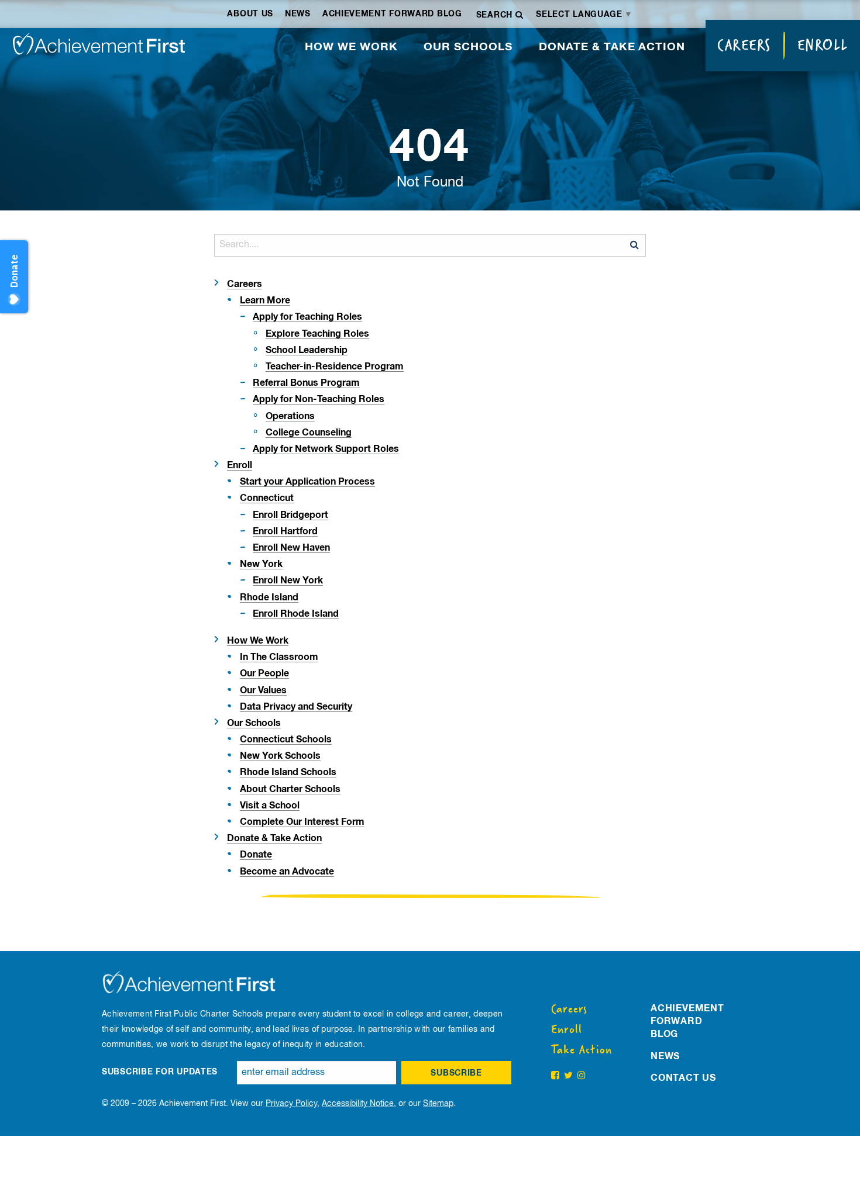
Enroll (822, 45)
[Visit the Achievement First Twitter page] (568, 1076)
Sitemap (438, 1104)
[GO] (634, 244)
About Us (250, 14)
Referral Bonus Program (306, 383)
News (298, 14)
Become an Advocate (287, 871)
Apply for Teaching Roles (307, 317)
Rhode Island (269, 597)
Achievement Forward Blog (392, 14)
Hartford (285, 531)
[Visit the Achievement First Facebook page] (555, 1076)
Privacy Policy (291, 1104)
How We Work (351, 47)
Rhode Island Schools (288, 772)
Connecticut (267, 498)
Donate (256, 854)
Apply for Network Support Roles (326, 449)
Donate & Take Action (612, 47)
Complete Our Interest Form (302, 822)
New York (261, 564)
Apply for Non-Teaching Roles (318, 399)
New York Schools (280, 756)
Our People (264, 673)
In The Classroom (279, 657)
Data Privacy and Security (296, 706)
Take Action (581, 1050)
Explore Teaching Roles (317, 333)
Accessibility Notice (358, 1104)
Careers (744, 45)
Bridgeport (290, 515)
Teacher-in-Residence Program (335, 366)
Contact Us (683, 1078)
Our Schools (468, 47)
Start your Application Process (307, 481)
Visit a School (270, 805)
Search (495, 15)
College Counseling (309, 432)
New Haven (291, 547)
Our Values (263, 690)
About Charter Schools (290, 789)
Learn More (265, 300)
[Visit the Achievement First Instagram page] (581, 1076)
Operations (290, 416)
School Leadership (307, 350)
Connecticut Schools (286, 739)
